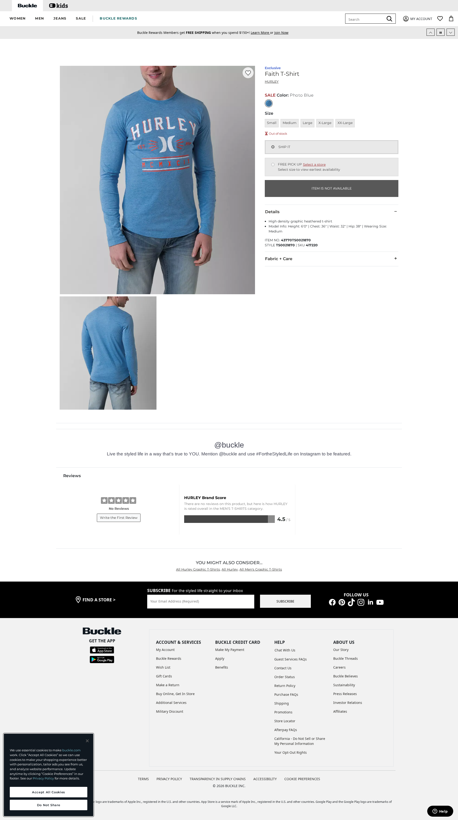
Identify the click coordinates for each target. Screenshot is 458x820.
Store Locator (284, 721)
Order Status (284, 677)
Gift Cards (164, 676)
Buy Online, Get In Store (175, 693)
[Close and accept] (87, 741)
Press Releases (345, 693)
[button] (17, 19)
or (262, 32)
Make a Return (167, 685)
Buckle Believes (345, 676)
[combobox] (365, 18)
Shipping (281, 703)
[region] (48, 775)
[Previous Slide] (431, 32)
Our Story (341, 649)
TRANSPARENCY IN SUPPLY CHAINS (218, 779)
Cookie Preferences (302, 779)
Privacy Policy (43, 778)
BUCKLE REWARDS (118, 18)
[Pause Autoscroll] (441, 32)
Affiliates (340, 711)
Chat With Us (285, 650)
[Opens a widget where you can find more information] (440, 812)
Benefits (221, 667)
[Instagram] (361, 602)
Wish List (163, 667)
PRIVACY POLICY (169, 779)
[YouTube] (380, 602)
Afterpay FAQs (285, 729)
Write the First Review (118, 518)
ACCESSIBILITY (265, 779)
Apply (219, 658)
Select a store (314, 164)
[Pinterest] (342, 602)
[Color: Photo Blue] (268, 103)
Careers (339, 667)
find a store (99, 600)
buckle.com (71, 750)
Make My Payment (229, 649)
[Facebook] (332, 602)
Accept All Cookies (48, 792)
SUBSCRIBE (285, 601)
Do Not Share (48, 805)
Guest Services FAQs (290, 659)
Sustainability (344, 685)
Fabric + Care (278, 258)
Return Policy (284, 685)
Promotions (283, 712)
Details (272, 211)
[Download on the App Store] (102, 649)
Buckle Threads (345, 658)
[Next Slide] (451, 32)
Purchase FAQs (286, 694)
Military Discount (169, 711)
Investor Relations (347, 702)
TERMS (143, 779)
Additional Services (171, 702)
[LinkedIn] (370, 602)
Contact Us (282, 668)
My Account (165, 649)
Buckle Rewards (168, 658)
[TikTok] (351, 602)
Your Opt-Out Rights (290, 752)
